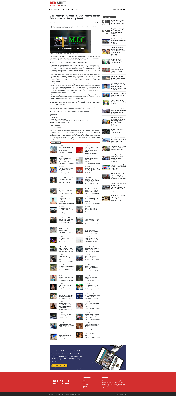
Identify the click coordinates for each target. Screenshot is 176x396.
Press (83, 382)
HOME (51, 9)
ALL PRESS (66, 9)
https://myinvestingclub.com (62, 122)
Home (84, 380)
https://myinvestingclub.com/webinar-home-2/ (77, 62)
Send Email (56, 117)
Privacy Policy (124, 394)
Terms (116, 394)
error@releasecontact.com (90, 134)
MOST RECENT (58, 9)
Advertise (85, 384)
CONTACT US (73, 9)
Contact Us (84, 387)
